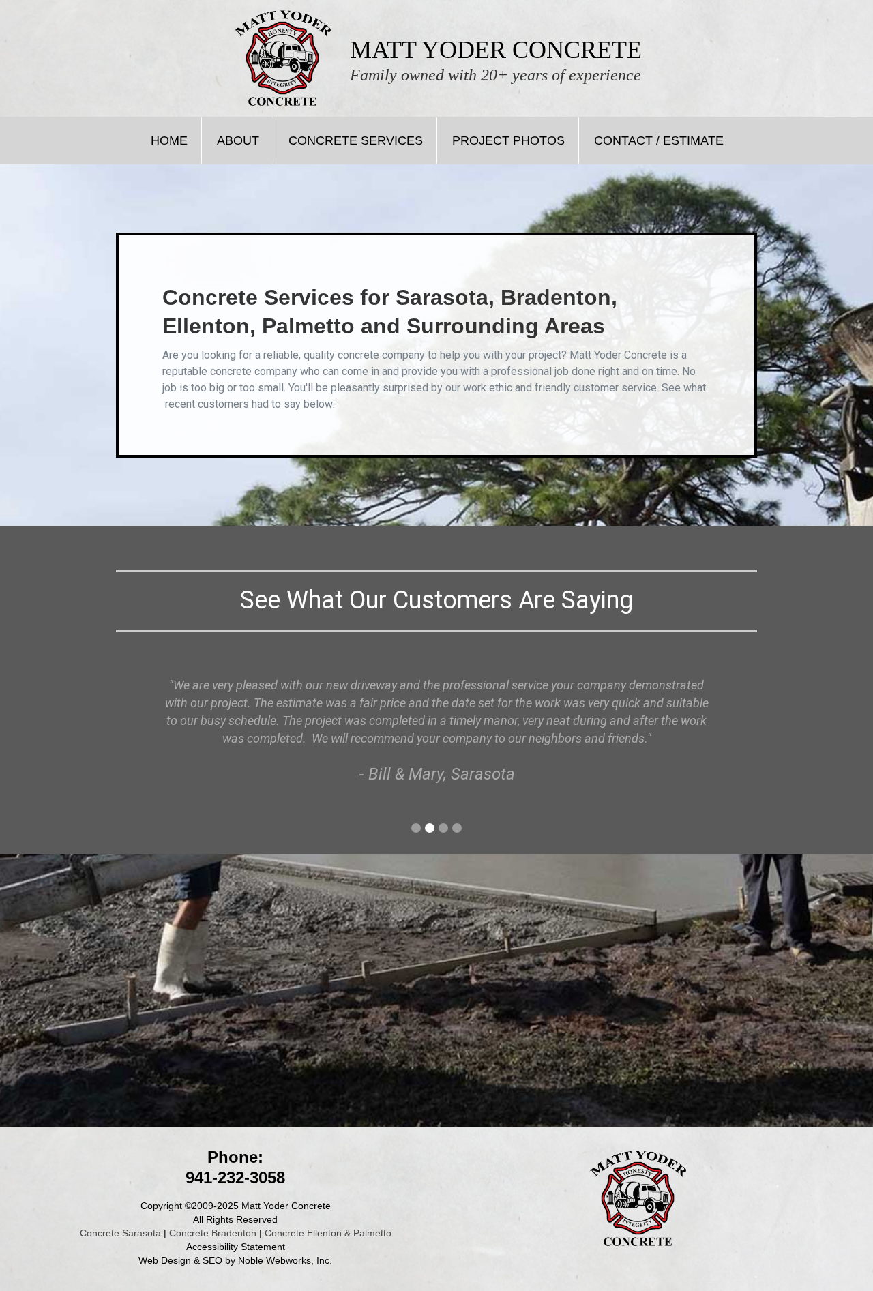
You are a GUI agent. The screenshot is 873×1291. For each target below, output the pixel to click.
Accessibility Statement (235, 1246)
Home (169, 140)
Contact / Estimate (659, 140)
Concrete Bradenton (212, 1233)
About (238, 140)
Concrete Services (355, 140)
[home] (282, 58)
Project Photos (508, 140)
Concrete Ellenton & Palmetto (328, 1233)
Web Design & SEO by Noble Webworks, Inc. (235, 1260)
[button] (416, 828)
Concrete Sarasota (120, 1233)
